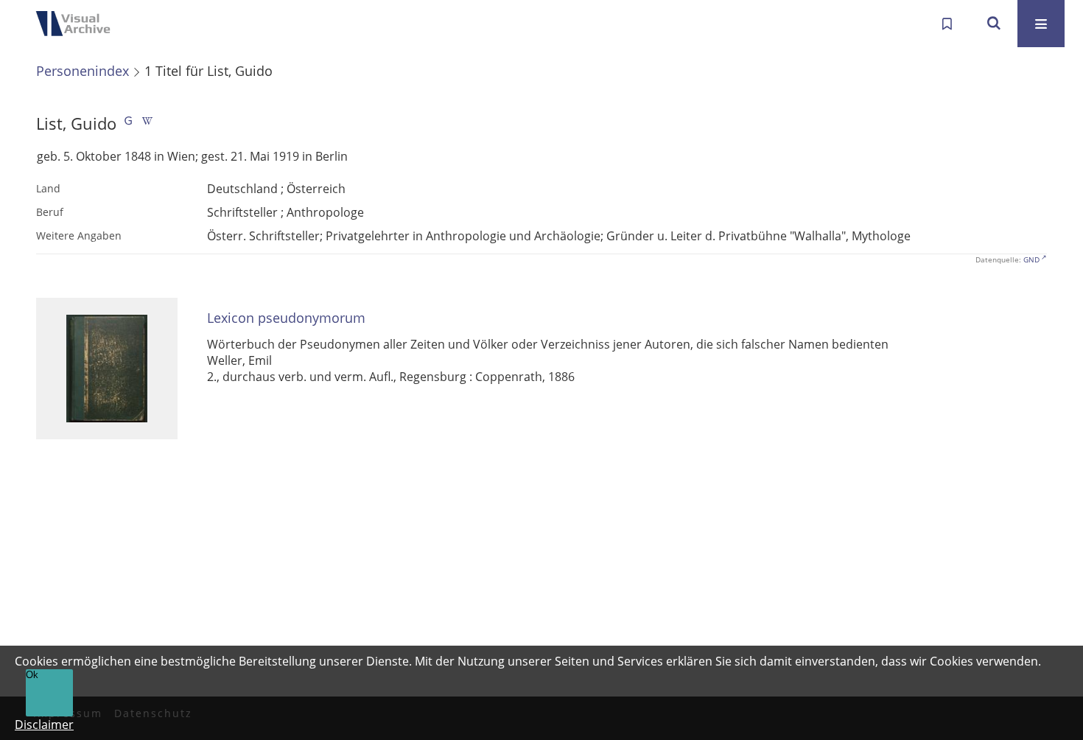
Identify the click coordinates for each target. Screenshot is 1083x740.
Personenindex (82, 71)
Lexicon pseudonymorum (286, 318)
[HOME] (77, 23)
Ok (32, 674)
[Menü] (1041, 23)
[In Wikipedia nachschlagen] (147, 123)
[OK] (993, 23)
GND (1031, 259)
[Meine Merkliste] (946, 23)
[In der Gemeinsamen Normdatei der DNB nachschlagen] (128, 123)
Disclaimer (44, 724)
